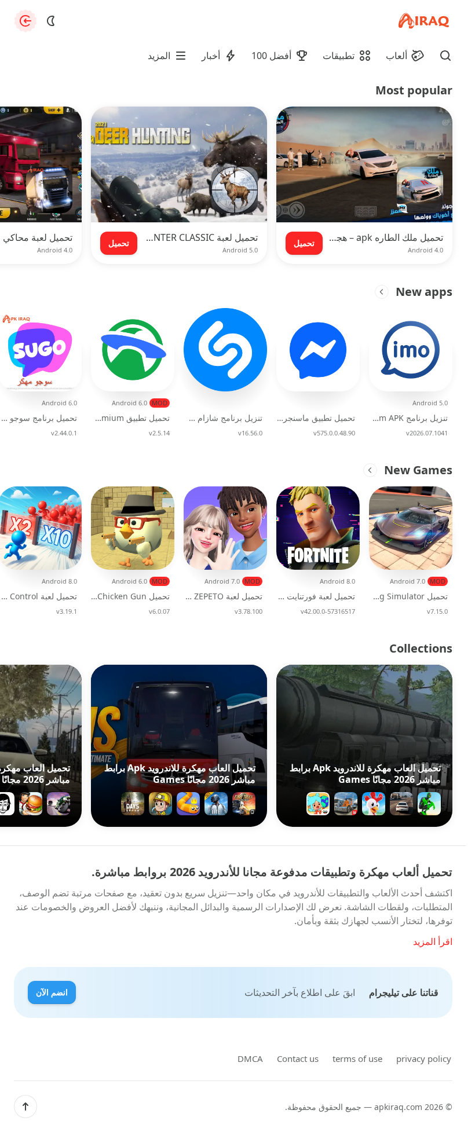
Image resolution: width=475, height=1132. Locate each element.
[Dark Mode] (51, 20)
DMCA (250, 1058)
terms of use (357, 1058)
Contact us (298, 1058)
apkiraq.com (398, 1106)
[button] (25, 1106)
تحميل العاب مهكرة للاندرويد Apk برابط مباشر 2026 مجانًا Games (365, 773)
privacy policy (423, 1058)
